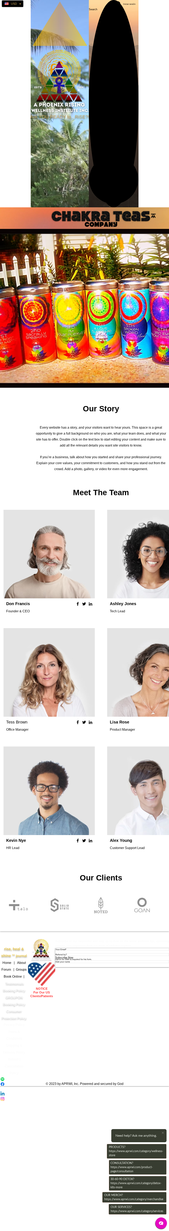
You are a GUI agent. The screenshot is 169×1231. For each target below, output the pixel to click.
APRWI (41, 935)
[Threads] (84, 1089)
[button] (113, 179)
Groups (21, 969)
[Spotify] (84, 1079)
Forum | (8, 969)
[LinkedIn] (90, 603)
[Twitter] (84, 603)
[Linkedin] (84, 1093)
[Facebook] (77, 603)
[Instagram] (84, 1098)
